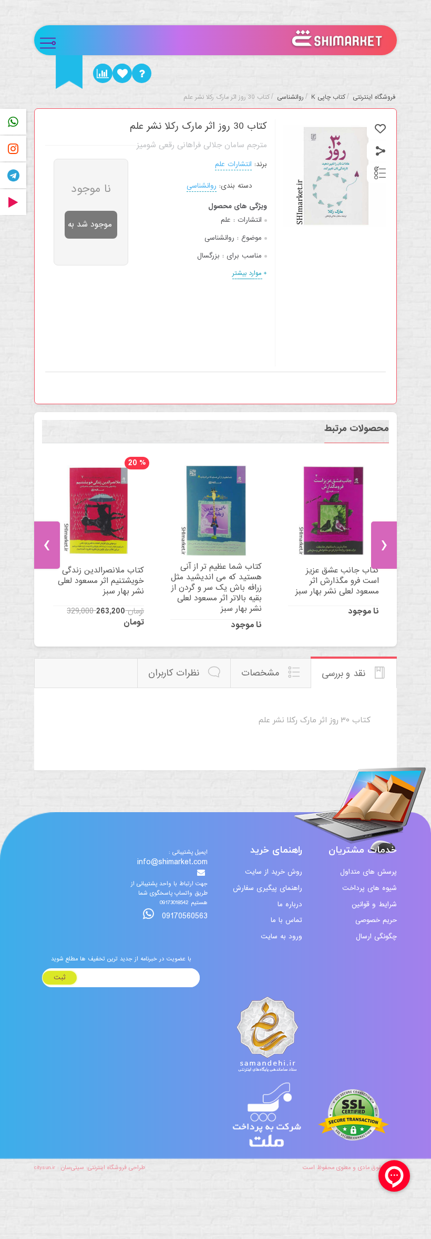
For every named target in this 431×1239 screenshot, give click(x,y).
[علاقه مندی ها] (122, 73)
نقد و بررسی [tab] (345, 674)
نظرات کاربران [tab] (175, 673)
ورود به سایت (281, 936)
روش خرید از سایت (273, 872)
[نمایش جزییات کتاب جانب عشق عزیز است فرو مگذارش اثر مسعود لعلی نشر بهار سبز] (333, 510)
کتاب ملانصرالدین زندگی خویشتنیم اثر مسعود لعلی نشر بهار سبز (101, 581)
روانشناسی (202, 186)
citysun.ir (44, 1167)
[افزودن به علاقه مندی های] (380, 129)
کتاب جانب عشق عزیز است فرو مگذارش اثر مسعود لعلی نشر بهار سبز (337, 581)
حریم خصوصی (376, 920)
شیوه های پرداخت (369, 888)
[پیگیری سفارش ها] (102, 73)
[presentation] (47, 545)
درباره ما (290, 904)
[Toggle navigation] (52, 40)
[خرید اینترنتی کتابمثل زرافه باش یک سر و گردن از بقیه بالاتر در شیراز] (215, 510)
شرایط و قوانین (374, 904)
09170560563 (183, 916)
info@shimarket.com (172, 862)
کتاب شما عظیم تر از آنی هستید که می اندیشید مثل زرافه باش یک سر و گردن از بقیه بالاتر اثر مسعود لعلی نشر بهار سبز (216, 587)
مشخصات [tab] (261, 673)
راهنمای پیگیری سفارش (267, 888)
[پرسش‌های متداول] (141, 73)
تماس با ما (286, 920)
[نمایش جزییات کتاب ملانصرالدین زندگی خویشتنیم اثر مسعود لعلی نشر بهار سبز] (98, 510)
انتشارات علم (233, 164)
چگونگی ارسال (376, 936)
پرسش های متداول (368, 872)
